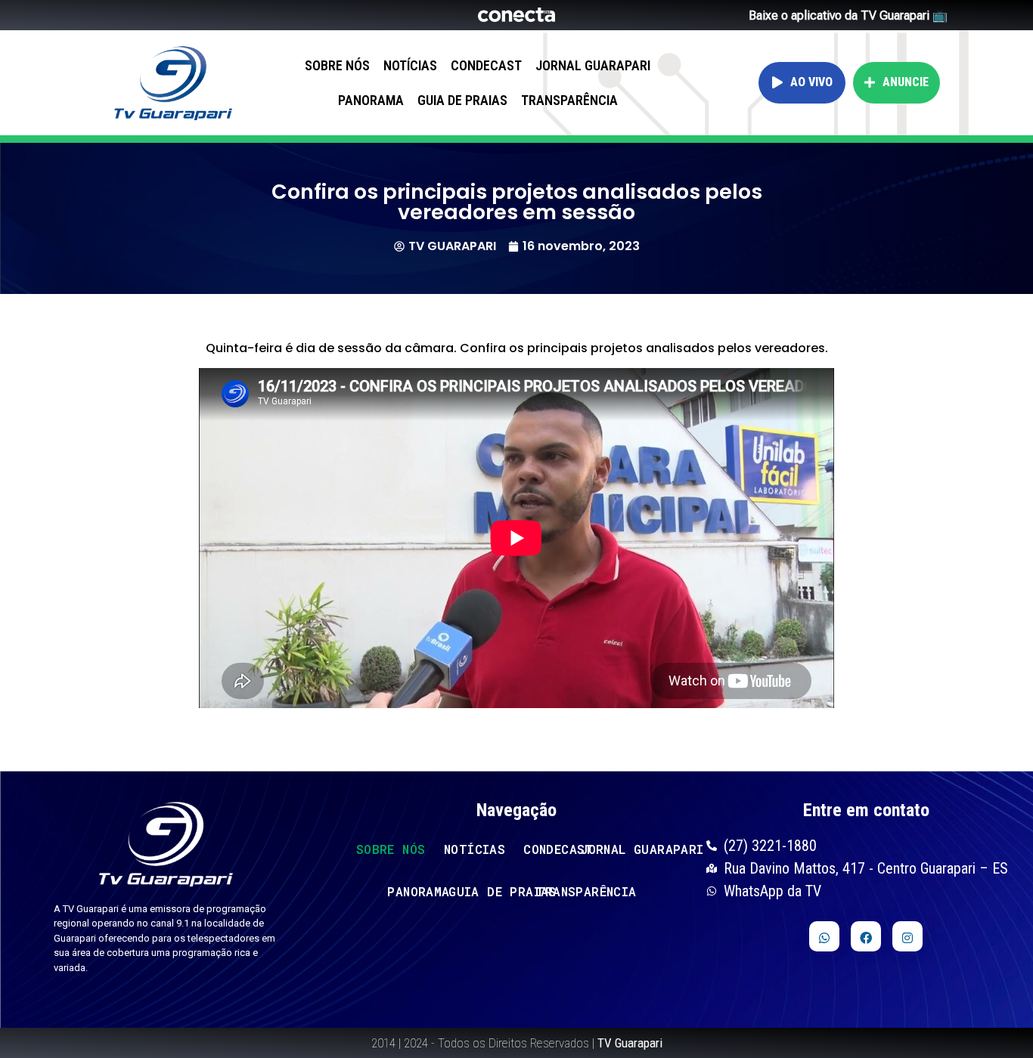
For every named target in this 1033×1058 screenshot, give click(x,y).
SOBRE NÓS (337, 65)
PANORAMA (371, 100)
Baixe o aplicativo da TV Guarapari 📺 (848, 15)
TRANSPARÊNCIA (569, 100)
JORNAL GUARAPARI (592, 65)
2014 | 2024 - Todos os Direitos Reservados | (516, 1042)
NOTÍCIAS (410, 65)
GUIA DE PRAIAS (462, 100)
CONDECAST (486, 65)
